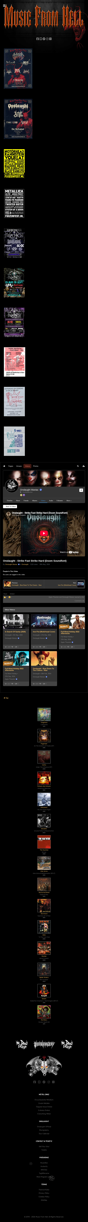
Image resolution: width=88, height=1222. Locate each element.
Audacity (44, 1166)
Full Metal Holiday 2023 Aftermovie (14, 669)
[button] (78, 466)
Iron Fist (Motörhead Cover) (44, 632)
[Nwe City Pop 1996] (14, 401)
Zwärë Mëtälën (44, 1103)
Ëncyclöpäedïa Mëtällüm (44, 1100)
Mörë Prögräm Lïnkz (44, 1177)
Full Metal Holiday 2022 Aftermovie (70, 632)
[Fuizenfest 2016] (14, 322)
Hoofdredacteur (27, 492)
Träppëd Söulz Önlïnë (44, 1107)
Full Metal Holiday (67, 637)
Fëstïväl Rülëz (44, 1190)
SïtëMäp (44, 1200)
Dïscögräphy (44, 1130)
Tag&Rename (44, 1173)
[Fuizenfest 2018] (14, 243)
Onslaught (25, 564)
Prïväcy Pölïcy (44, 1193)
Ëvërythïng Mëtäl (44, 1114)
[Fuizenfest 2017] (14, 283)
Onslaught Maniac (29, 490)
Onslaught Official (44, 1127)
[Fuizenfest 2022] (14, 203)
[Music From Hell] (44, 17)
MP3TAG (44, 1170)
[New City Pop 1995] (14, 441)
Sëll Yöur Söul (44, 1147)
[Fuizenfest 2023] (14, 164)
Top (6, 698)
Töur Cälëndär (44, 1134)
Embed (12, 594)
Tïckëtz (44, 1150)
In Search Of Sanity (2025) (15, 632)
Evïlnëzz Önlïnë (44, 1110)
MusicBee (44, 1163)
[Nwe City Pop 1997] (14, 362)
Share (5, 594)
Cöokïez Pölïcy (44, 1197)
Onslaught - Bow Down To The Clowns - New (43, 669)
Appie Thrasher (66, 642)
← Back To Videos (10, 506)
